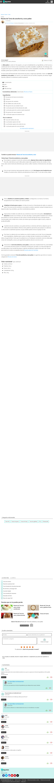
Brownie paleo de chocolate (31, 250)
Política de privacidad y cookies (33, 780)
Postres (6, 14)
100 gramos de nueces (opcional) (13, 112)
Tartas (9, 14)
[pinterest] (15, 775)
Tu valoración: (18, 649)
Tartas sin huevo (44, 614)
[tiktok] (17, 775)
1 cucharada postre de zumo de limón (14, 126)
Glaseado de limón (7, 596)
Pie (40, 522)
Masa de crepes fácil (7, 598)
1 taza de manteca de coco (12, 120)
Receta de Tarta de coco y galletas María (45, 606)
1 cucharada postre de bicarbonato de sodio (16, 108)
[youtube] (12, 775)
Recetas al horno (28, 92)
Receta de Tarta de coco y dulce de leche (19, 614)
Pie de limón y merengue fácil (10, 589)
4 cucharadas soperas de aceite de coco (15, 124)
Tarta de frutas (24, 522)
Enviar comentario (46, 653)
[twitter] (6, 775)
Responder (4, 677)
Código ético (23, 781)
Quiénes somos (17, 780)
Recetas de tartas (12, 257)
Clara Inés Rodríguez (10, 23)
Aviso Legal (24, 780)
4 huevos (7, 99)
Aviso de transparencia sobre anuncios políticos (11, 781)
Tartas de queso (15, 522)
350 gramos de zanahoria (11, 101)
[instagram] (9, 775)
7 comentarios (7, 20)
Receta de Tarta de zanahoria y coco (26, 155)
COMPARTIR (47, 2)
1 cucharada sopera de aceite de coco (14, 115)
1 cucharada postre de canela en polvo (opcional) (17, 110)
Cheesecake (45, 522)
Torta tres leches (7, 582)
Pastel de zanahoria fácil (8, 584)
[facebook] (3, 775)
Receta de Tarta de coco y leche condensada (19, 607)
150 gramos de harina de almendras (14, 97)
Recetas (2, 14)
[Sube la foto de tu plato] (31, 625)
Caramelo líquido (7, 591)
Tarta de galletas (33, 522)
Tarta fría (7, 522)
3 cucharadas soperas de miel (12, 122)
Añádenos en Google (48, 60)
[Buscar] (52, 2)
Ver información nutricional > (27, 128)
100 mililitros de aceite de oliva (13, 104)
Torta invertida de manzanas (9, 593)
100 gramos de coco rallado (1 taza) (14, 106)
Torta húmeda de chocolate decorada (12, 586)
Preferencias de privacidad (45, 780)
